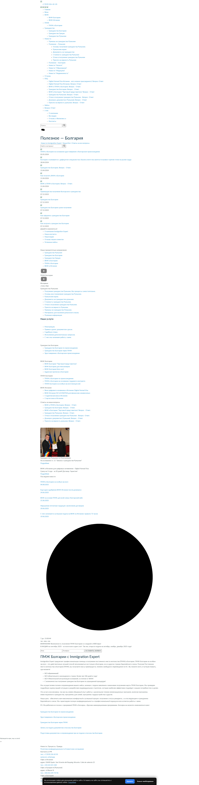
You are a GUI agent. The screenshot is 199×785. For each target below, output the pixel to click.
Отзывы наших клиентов (54, 239)
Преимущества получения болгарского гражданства (60, 191)
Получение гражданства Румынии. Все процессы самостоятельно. (70, 291)
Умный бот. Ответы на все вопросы (76, 143)
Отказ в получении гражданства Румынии (69, 57)
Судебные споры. (51, 332)
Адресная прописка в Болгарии (56, 372)
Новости (48, 39)
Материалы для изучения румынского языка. (62, 312)
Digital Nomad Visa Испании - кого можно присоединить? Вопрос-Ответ (76, 81)
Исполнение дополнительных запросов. (60, 335)
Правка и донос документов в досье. (59, 329)
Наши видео (49, 237)
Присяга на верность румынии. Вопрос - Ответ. (63, 421)
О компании (53, 113)
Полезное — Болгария (57, 63)
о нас (47, 110)
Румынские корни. (52, 296)
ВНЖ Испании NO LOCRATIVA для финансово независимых (67, 393)
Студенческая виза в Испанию (56, 396)
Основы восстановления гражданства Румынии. (63, 294)
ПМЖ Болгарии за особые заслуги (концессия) (62, 384)
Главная (47, 9)
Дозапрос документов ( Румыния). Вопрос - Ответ (68, 100)
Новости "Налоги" (55, 65)
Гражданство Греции (57, 33)
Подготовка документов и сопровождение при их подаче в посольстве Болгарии (71, 733)
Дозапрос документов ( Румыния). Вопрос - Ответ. (64, 418)
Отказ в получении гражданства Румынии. (61, 304)
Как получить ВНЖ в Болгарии (52, 176)
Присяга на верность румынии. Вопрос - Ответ (66, 102)
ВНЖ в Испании (51, 266)
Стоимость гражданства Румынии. (58, 302)
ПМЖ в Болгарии (55, 25)
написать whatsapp (47, 757)
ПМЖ (47, 23)
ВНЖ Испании (54, 20)
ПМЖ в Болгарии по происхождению (59, 378)
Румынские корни (59, 49)
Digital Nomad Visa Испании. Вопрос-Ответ (65, 84)
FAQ (46, 78)
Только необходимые (145, 781)
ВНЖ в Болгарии (51, 261)
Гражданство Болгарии (57, 31)
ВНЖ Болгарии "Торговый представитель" (61, 364)
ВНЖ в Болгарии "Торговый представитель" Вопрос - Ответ (71, 92)
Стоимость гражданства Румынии (66, 55)
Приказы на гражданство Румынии (62, 41)
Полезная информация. (53, 315)
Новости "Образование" (58, 68)
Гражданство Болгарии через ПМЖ (58, 351)
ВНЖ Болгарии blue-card (54, 369)
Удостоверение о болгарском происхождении (62, 353)
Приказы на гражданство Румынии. (58, 310)
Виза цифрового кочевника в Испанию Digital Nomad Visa (66, 390)
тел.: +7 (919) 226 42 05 (49, 754)
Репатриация (50, 327)
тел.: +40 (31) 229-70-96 (49, 773)
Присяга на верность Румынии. (56, 307)
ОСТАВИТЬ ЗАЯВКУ (93, 651)
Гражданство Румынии (57, 36)
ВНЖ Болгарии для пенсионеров (57, 366)
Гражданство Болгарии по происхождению (61, 348)
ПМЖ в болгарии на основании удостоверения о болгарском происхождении (70, 152)
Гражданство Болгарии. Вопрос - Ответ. (64, 89)
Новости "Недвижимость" (59, 73)
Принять (130, 781)
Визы (47, 12)
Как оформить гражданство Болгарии (54, 215)
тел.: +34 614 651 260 (48, 765)
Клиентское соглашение (74, 749)
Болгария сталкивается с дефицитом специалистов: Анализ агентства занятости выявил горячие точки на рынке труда (85, 160)
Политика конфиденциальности (52, 749)
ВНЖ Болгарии (54, 17)
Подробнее (44, 463)
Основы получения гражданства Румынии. (69, 47)
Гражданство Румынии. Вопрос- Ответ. (64, 94)
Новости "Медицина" (57, 70)
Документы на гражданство (63, 52)
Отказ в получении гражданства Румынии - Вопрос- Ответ (71, 97)
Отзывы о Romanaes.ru (57, 118)
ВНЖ (47, 15)
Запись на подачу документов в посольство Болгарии (60, 728)
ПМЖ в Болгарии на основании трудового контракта (65, 381)
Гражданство (50, 28)
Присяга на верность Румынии (64, 60)
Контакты (52, 121)
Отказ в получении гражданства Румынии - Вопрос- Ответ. (68, 415)
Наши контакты (51, 234)
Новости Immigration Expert (51, 143)
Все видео (52, 116)
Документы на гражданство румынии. (59, 299)
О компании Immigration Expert (56, 231)
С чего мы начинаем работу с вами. (58, 337)
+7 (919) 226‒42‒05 (49, 4)
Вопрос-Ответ (50, 108)
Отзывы (48, 76)
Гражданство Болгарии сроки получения (55, 207)
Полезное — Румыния (57, 44)
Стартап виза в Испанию (54, 398)
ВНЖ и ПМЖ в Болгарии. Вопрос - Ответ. (65, 86)
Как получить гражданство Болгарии (54, 223)
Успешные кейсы (51, 242)
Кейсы (47, 105)
